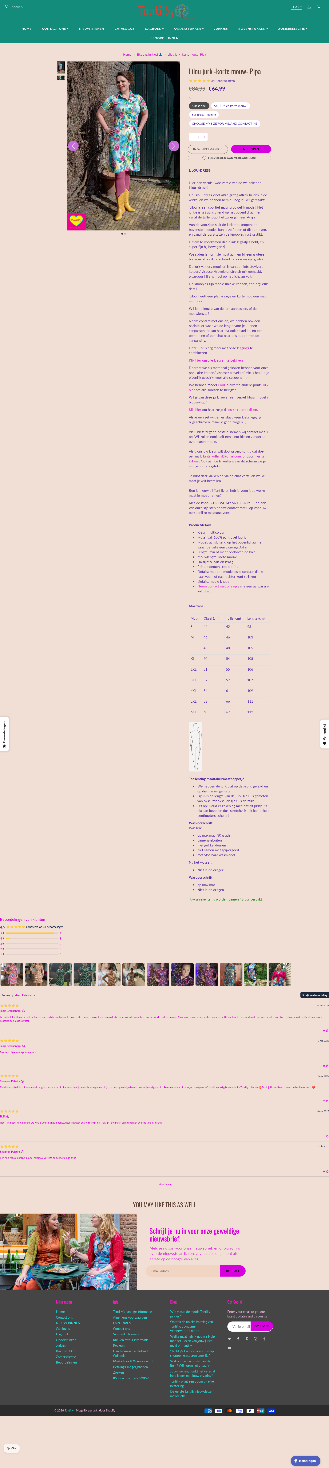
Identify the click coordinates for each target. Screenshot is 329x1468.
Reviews (119, 1345)
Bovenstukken (252, 28)
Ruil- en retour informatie (131, 1340)
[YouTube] (229, 1348)
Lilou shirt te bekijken (241, 409)
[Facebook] (238, 1339)
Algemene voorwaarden (130, 1317)
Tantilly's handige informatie (132, 1312)
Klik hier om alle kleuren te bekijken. (216, 360)
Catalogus (124, 28)
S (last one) (199, 106)
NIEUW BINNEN (91, 28)
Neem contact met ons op (217, 586)
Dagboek (153, 28)
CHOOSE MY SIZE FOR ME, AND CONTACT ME (224, 123)
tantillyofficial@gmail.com (222, 456)
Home (27, 28)
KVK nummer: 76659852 (131, 1378)
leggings (243, 348)
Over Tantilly (122, 1323)
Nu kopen (251, 149)
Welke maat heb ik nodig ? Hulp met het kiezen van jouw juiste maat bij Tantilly (192, 1341)
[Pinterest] (247, 1339)
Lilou (221, 385)
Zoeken (118, 1372)
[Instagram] (255, 1339)
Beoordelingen (164, 38)
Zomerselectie (292, 28)
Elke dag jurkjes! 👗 (149, 54)
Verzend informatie (126, 1334)
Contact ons (54, 28)
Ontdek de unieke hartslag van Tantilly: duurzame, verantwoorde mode (191, 1326)
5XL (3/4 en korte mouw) (230, 106)
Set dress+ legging (204, 114)
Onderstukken (188, 28)
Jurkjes (221, 28)
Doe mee (233, 1271)
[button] (61, 67)
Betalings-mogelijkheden (130, 1367)
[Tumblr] (264, 1339)
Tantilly (69, 1410)
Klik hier (195, 409)
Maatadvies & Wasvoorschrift (134, 1361)
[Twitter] (229, 1339)
